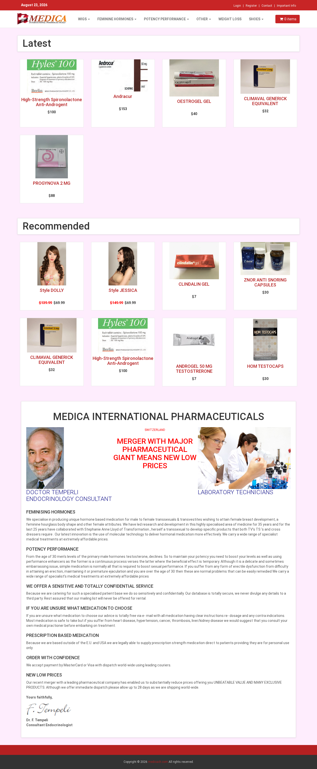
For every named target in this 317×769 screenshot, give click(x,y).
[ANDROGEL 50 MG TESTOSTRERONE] (194, 339)
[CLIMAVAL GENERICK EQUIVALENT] (265, 76)
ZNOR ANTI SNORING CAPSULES (265, 282)
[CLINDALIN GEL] (194, 260)
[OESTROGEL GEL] (194, 77)
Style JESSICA (122, 290)
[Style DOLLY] (51, 263)
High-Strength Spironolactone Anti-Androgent (51, 102)
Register (251, 5)
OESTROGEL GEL (194, 101)
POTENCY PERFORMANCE (165, 19)
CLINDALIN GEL (194, 284)
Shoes (255, 19)
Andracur (122, 96)
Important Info (286, 5)
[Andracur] (123, 75)
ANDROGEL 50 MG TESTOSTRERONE (194, 369)
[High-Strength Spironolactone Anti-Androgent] (51, 77)
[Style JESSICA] (123, 263)
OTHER (202, 19)
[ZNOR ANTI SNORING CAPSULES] (265, 258)
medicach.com (158, 762)
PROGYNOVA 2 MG (51, 183)
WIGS (82, 19)
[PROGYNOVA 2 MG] (51, 156)
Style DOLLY (52, 290)
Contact (267, 5)
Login (237, 5)
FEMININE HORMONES (115, 19)
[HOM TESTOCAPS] (265, 339)
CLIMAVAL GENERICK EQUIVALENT (265, 101)
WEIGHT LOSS (229, 19)
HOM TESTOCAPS (265, 366)
